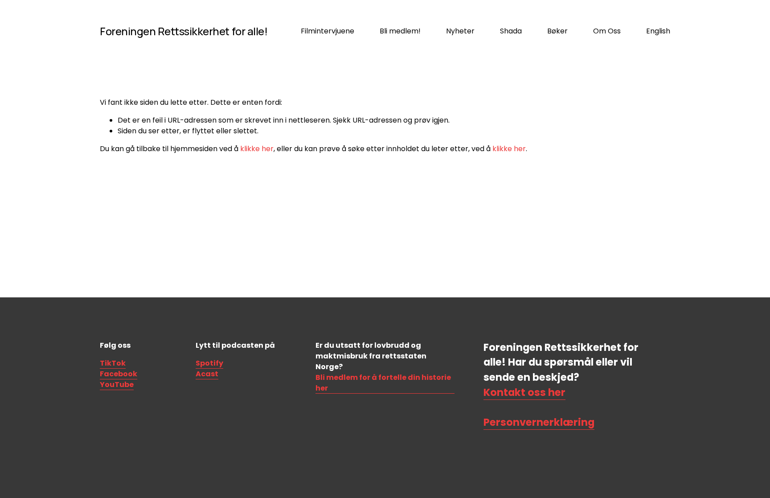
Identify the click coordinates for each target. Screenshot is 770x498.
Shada (511, 31)
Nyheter (460, 31)
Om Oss (607, 31)
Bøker (557, 31)
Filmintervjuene (327, 31)
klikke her (257, 149)
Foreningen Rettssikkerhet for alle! (183, 31)
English (658, 31)
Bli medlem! (400, 31)
